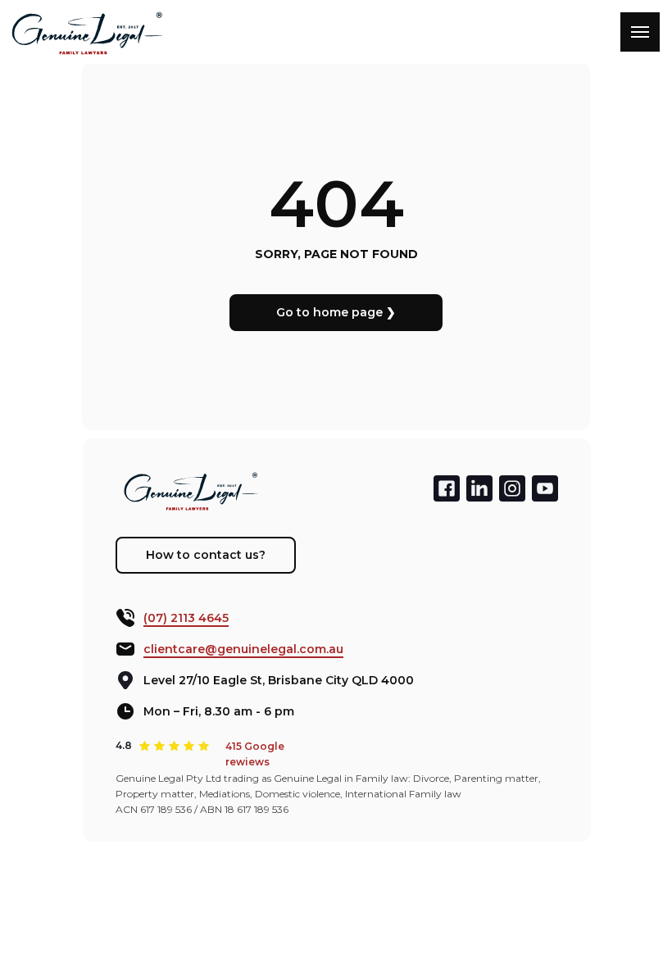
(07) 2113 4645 (186, 618)
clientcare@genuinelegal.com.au (243, 649)
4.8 (124, 745)
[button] (206, 555)
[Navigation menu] (640, 32)
